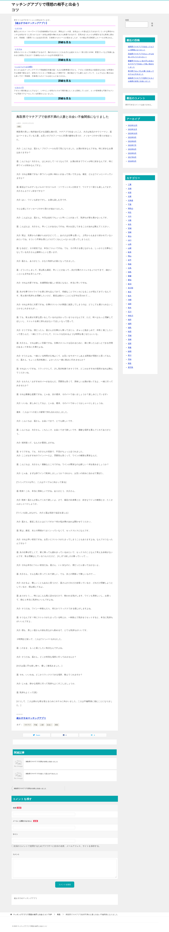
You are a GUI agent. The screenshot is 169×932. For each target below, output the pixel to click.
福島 (129, 328)
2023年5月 (132, 153)
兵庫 (129, 196)
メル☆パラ (19, 87)
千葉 (129, 204)
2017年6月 (132, 157)
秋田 (129, 332)
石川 (129, 312)
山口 (129, 240)
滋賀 (129, 304)
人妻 (42, 725)
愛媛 (129, 276)
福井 (129, 320)
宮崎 (129, 232)
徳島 (129, 272)
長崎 (129, 339)
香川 (129, 355)
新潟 (129, 284)
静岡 (129, 351)
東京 (129, 292)
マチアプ (27, 725)
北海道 (130, 200)
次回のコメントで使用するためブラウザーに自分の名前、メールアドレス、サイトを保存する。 (57, 846)
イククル (18, 49)
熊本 (129, 308)
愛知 (129, 280)
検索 (127, 20)
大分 (129, 216)
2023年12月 (132, 125)
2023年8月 (132, 141)
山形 (129, 244)
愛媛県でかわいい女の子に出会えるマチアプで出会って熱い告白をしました (141, 64)
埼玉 (129, 212)
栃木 (129, 296)
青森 (129, 347)
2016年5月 (132, 161)
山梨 (129, 248)
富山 (129, 236)
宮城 (129, 228)
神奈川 (130, 316)
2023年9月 (132, 137)
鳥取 (19, 126)
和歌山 (130, 208)
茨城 (129, 335)
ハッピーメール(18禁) (24, 67)
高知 (129, 359)
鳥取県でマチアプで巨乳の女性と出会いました (42, 761)
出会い (49, 725)
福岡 (129, 324)
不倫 (35, 725)
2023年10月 (132, 133)
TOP (32, 914)
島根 (129, 264)
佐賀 (129, 192)
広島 (129, 268)
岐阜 (129, 252)
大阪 (129, 220)
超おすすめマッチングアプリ (31, 718)
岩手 (129, 260)
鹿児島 (130, 367)
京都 (129, 189)
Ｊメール (18, 28)
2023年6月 (132, 149)
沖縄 (129, 300)
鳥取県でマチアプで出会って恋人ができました (42, 774)
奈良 (129, 224)
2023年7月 (132, 145)
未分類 (130, 288)
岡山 (129, 256)
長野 (129, 344)
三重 (129, 184)
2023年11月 (132, 129)
